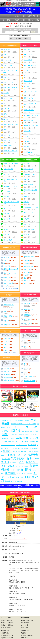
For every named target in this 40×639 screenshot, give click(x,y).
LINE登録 (11, 434)
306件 (34, 107)
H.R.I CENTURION (29, 381)
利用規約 (23, 633)
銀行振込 (20, 420)
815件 (34, 51)
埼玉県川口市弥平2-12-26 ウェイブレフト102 (26, 434)
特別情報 (15, 430)
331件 (34, 95)
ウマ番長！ (6, 374)
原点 (4, 103)
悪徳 (33, 419)
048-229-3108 (32, 445)
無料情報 (26, 469)
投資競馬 (30, 451)
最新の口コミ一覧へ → (11, 352)
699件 (34, 100)
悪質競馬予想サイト (7, 638)
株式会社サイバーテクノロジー (9, 420)
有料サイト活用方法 (7, 623)
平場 (23, 455)
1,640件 (14, 171)
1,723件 (34, 144)
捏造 (35, 427)
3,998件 (14, 106)
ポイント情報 (34, 431)
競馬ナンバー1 (28, 49)
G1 (35, 473)
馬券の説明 (24, 627)
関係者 (11, 466)
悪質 (21, 462)
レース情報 (24, 625)
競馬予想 (33, 454)
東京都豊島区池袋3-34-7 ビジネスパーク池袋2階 (23, 424)
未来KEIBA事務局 (8, 380)
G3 (7, 455)
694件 (34, 128)
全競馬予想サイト (6, 633)
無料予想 (15, 455)
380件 (34, 88)
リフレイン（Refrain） (31, 65)
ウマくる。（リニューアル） (31, 92)
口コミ (27, 427)
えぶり (26, 372)
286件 (13, 132)
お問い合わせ (25, 638)
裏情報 (5, 423)
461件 (14, 237)
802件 (34, 83)
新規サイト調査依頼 (27, 635)
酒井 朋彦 (26, 466)
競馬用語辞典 (25, 623)
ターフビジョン (28, 152)
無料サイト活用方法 (7, 625)
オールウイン (28, 54)
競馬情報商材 (18, 458)
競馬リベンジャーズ (30, 98)
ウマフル (6, 130)
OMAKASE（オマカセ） (31, 115)
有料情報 (27, 420)
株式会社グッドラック (21, 445)
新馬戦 (6, 451)
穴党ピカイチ (20, 526)
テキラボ (6, 235)
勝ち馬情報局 (7, 377)
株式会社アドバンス (10, 481)
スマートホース (28, 120)
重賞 (25, 438)
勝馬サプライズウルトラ (31, 125)
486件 (33, 232)
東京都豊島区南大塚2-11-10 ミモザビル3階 (15, 441)
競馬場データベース (27, 620)
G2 (36, 438)
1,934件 (34, 72)
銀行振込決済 (19, 477)
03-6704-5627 (15, 470)
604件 (34, 117)
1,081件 (34, 123)
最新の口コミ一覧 (6, 620)
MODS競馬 (27, 315)
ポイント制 (8, 477)
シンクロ (6, 341)
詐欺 (29, 458)
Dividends (6, 368)
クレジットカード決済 (19, 451)
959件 (34, 67)
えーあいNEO (28, 70)
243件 (14, 188)
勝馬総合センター (28, 229)
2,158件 (34, 57)
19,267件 (14, 95)
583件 (34, 138)
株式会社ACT (13, 462)
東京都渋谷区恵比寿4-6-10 (8, 438)
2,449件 (19, 533)
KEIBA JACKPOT (29, 376)
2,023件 (14, 121)
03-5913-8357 (6, 459)
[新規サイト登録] (20, 39)
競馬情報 (10, 473)
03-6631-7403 (25, 431)
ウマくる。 (6, 257)
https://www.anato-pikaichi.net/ (18, 539)
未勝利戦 (29, 477)
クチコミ (16, 427)
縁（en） (6, 119)
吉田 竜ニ (5, 431)
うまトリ (26, 75)
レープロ (6, 93)
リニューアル (19, 466)
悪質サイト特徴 (6, 627)
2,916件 (34, 149)
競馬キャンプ (7, 371)
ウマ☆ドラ (27, 131)
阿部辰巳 (26, 368)
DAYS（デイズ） (29, 110)
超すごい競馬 (28, 81)
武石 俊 (32, 438)
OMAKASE (6, 277)
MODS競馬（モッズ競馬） (30, 103)
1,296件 (34, 133)
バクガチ (26, 136)
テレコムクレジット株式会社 (24, 473)
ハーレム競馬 (28, 60)
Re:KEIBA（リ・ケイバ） (11, 186)
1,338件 (34, 78)
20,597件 (34, 154)
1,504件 (34, 62)
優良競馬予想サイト (7, 635)
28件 (33, 112)
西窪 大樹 (17, 448)
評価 (5, 434)
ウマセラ (26, 146)
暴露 (19, 438)
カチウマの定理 (8, 169)
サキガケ (26, 86)
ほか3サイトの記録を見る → (10, 289)
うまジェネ (27, 141)
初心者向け (19, 481)
